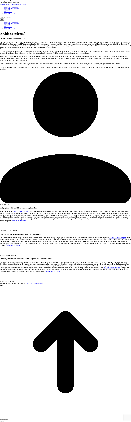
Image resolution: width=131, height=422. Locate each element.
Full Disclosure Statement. (35, 283)
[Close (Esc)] (1, 419)
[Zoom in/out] (7, 419)
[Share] (3, 419)
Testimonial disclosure (13, 245)
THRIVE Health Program (20, 211)
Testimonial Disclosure (18, 221)
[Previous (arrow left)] (1, 421)
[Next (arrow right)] (3, 421)
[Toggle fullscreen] (5, 419)
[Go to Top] (65, 417)
